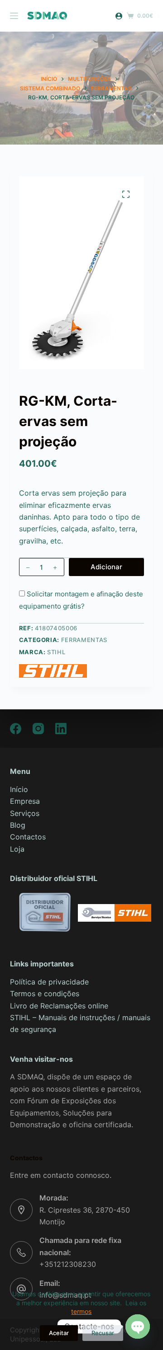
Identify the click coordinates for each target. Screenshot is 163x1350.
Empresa (25, 801)
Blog (17, 825)
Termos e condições (44, 993)
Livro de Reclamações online (59, 1005)
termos (81, 1311)
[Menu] (14, 16)
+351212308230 (67, 1264)
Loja (17, 848)
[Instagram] (38, 728)
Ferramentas (84, 639)
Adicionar (106, 566)
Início (19, 789)
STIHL (56, 652)
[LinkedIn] (61, 728)
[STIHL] (53, 671)
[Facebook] (15, 728)
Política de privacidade (49, 981)
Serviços (24, 813)
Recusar (102, 1332)
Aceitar (59, 1332)
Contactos (28, 836)
